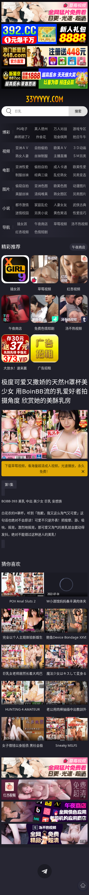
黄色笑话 (60, 213)
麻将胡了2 (22, 137)
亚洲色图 (41, 185)
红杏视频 (22, 232)
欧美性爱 (79, 166)
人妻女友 (60, 204)
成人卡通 (60, 166)
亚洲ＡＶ (22, 147)
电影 (6, 170)
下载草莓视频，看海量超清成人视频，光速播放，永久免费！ (44, 468)
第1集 (9, 484)
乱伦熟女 (60, 175)
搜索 (78, 111)
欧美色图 (60, 185)
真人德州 (41, 128)
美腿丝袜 (22, 194)
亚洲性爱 (22, 166)
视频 (6, 151)
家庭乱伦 (41, 204)
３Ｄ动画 (79, 147)
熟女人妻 (22, 156)
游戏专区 (79, 128)
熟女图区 (60, 194)
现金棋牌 (60, 137)
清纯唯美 (41, 194)
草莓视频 (60, 223)
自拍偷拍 (41, 147)
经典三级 (41, 175)
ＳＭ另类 (79, 156)
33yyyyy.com (44, 99)
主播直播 (60, 156)
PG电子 (22, 128)
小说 (6, 208)
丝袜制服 (41, 156)
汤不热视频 (79, 223)
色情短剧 (41, 232)
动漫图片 (79, 185)
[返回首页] (83, 885)
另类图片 (79, 194)
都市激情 (22, 204)
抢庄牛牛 (79, 137)
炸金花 (41, 137)
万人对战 (60, 128)
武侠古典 (79, 204)
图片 (6, 189)
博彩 (6, 132)
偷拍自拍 (41, 166)
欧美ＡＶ (60, 147)
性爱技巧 (79, 213)
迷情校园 (22, 213)
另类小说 (41, 213)
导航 (6, 227)
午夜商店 (41, 223)
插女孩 (22, 223)
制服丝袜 (22, 175)
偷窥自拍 (22, 185)
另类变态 (79, 175)
